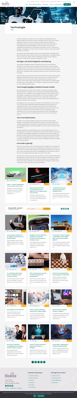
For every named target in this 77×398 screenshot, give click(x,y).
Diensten (33, 1)
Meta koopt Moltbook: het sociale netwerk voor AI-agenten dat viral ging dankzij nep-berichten (38, 190)
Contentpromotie (56, 378)
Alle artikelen (32, 387)
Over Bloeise (43, 1)
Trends (51, 4)
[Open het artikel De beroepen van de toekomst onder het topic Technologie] (23, 306)
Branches (31, 380)
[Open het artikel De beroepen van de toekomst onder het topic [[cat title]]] (15, 297)
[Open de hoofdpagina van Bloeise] (6, 3)
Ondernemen (58, 4)
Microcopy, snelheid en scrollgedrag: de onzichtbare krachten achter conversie (15, 346)
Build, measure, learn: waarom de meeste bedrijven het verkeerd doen (38, 274)
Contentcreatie (56, 375)
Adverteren (59, 1)
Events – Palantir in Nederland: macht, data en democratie (15, 185)
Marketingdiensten (56, 380)
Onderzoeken (53, 1)
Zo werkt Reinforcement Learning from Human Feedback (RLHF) (59, 189)
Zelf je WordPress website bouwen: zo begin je (60, 310)
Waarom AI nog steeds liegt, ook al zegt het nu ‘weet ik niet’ (61, 274)
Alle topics (31, 385)
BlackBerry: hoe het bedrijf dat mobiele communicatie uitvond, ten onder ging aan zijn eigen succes (38, 237)
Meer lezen (40, 396)
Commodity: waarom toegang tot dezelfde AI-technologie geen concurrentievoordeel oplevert (61, 237)
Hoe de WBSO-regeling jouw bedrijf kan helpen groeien (60, 345)
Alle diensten (55, 382)
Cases (28, 1)
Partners (64, 1)
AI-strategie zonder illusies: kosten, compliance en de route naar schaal (14, 274)
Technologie (12, 180)
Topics (66, 4)
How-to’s (37, 1)
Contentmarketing (33, 375)
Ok (34, 396)
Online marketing (33, 378)
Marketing (45, 4)
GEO (26, 4)
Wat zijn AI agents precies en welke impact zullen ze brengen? (38, 346)
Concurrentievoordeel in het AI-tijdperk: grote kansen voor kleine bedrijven (15, 236)
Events (48, 1)
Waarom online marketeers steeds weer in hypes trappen (38, 310)
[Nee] (75, 394)
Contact (69, 1)
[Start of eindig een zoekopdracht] (74, 2)
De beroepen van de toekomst (15, 309)
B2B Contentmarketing (35, 4)
